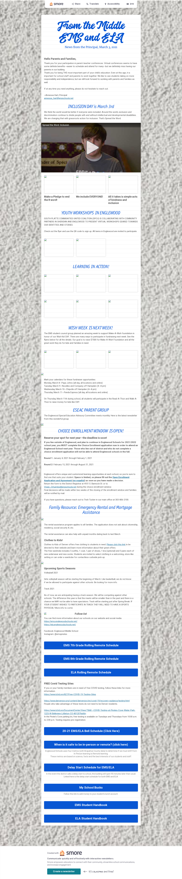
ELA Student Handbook (91, 818)
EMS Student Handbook (91, 805)
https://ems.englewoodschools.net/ (60, 621)
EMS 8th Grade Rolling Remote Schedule (91, 658)
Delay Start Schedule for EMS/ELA (91, 767)
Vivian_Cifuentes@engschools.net (60, 487)
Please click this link (116, 544)
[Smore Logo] (56, 4)
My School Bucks (91, 787)
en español (78, 480)
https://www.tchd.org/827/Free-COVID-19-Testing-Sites (70, 694)
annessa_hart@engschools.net (58, 98)
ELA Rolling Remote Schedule (91, 672)
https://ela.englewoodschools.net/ (60, 624)
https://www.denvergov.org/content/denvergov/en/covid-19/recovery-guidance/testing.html (87, 700)
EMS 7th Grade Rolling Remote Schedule (91, 645)
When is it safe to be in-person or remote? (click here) (91, 744)
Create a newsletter (64, 871)
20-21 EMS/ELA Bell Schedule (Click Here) (91, 731)
